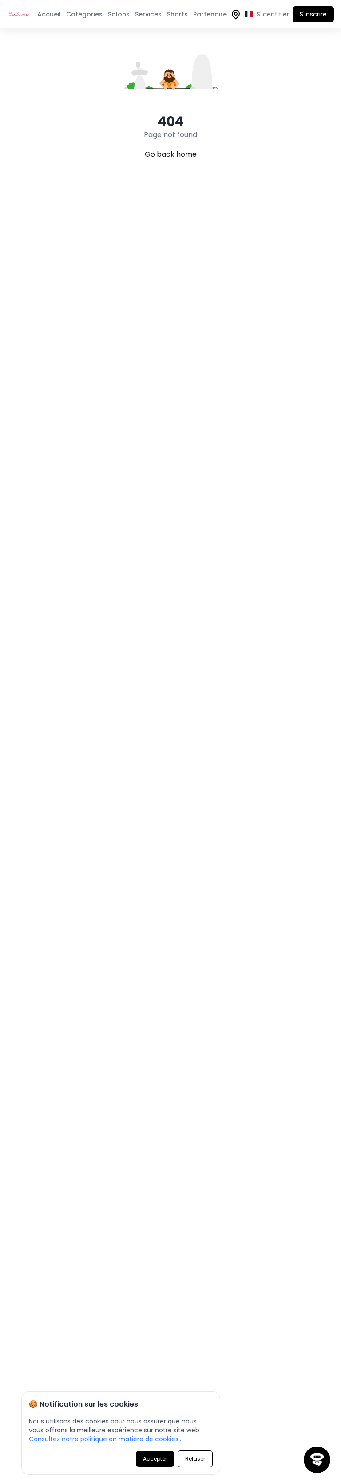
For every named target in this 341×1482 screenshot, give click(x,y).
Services (148, 14)
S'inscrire (313, 14)
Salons (119, 14)
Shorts (177, 14)
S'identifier (273, 14)
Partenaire (210, 14)
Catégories (84, 14)
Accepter (155, 1458)
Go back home (171, 154)
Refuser (195, 1458)
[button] (317, 1460)
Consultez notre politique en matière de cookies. (104, 1439)
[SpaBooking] (20, 14)
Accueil (49, 14)
